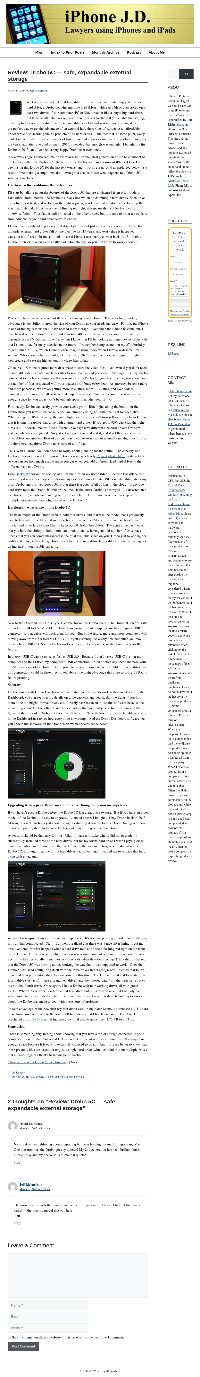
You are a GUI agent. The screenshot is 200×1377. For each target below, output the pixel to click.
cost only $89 (32, 1019)
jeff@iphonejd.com (180, 391)
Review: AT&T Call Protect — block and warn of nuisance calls (48, 1076)
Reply (17, 1162)
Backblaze (23, 473)
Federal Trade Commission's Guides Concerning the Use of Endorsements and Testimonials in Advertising (180, 499)
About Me (157, 52)
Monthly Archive (105, 52)
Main (39, 52)
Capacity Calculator (110, 456)
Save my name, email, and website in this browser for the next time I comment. (68, 1337)
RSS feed (173, 353)
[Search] (186, 74)
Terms (178, 320)
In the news (18, 1072)
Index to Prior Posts (67, 52)
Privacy (188, 320)
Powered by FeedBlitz (180, 314)
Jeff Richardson (31, 1184)
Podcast (134, 52)
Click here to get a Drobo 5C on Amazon (37, 1062)
